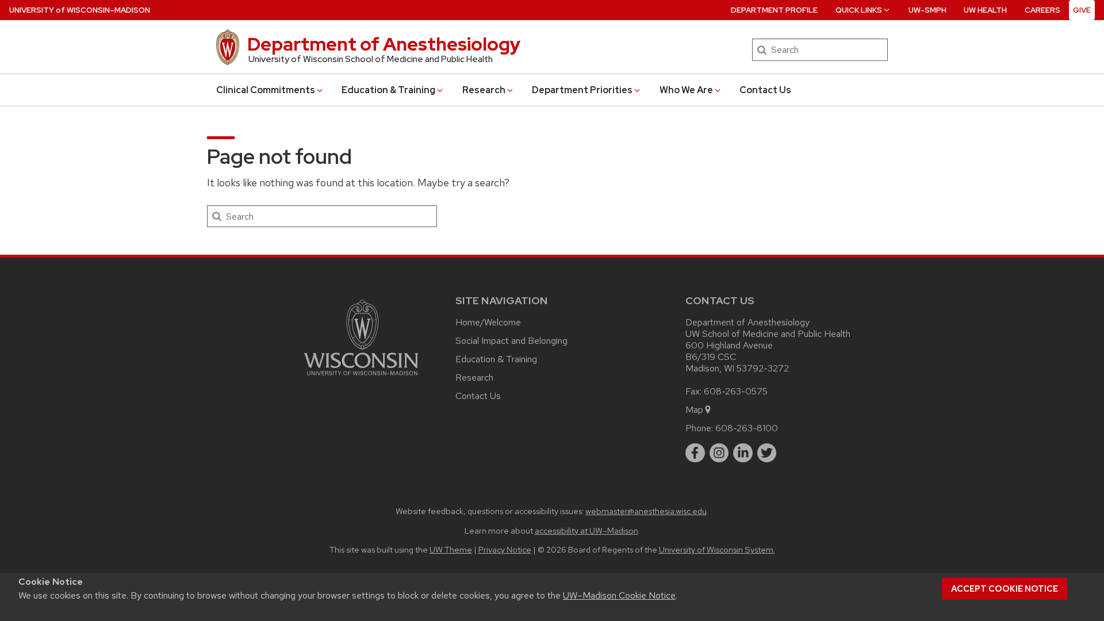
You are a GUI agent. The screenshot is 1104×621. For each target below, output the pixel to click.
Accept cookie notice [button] (1004, 589)
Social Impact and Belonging (511, 341)
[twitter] (767, 453)
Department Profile (774, 10)
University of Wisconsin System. (717, 549)
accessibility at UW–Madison (586, 530)
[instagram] (719, 453)
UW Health (985, 10)
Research (483, 90)
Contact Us (765, 90)
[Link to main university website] (361, 377)
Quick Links (858, 10)
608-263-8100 (746, 428)
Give (1082, 10)
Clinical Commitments (265, 90)
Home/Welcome (488, 322)
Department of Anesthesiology (383, 44)
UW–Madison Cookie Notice (619, 595)
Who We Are (686, 90)
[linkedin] (743, 453)
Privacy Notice (504, 549)
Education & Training (388, 90)
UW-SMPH (927, 10)
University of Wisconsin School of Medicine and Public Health (370, 59)
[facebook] (695, 453)
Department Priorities (582, 90)
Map (694, 410)
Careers (1042, 10)
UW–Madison (79, 10)
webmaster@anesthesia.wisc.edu (646, 510)
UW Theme (451, 549)
